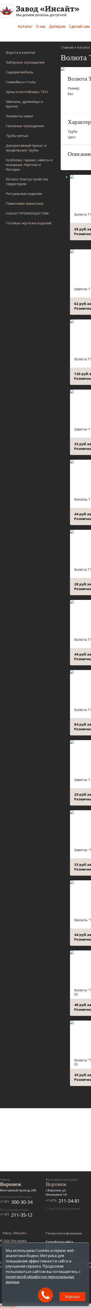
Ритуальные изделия (24, 193)
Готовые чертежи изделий (28, 223)
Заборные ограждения (25, 62)
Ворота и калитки (20, 52)
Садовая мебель (19, 72)
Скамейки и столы (21, 81)
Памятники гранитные (25, 203)
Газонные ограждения (25, 125)
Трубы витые (17, 135)
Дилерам (57, 26)
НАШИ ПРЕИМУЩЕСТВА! (27, 213)
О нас (41, 26)
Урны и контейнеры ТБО (27, 91)
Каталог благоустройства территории (27, 181)
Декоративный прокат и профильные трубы (26, 147)
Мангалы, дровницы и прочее (24, 103)
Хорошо (72, 1296)
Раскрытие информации (64, 1233)
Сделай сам (79, 26)
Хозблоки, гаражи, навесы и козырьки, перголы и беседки (29, 165)
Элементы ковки (19, 116)
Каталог (25, 26)
